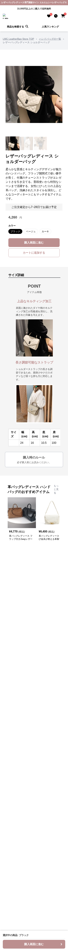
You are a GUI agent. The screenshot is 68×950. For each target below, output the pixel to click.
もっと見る (56, 489)
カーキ (45, 231)
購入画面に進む (34, 242)
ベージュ (31, 231)
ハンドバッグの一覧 (50, 38)
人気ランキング (50, 26)
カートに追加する (34, 252)
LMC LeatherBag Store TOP (18, 38)
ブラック (15, 231)
